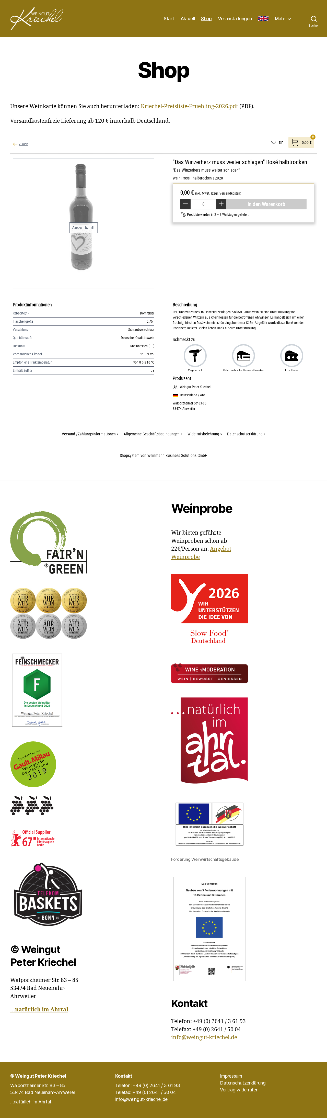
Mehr (280, 18)
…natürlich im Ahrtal (39, 1009)
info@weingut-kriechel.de (204, 1037)
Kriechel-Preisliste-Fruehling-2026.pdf (189, 106)
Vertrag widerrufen (239, 1089)
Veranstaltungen (235, 18)
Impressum (231, 1076)
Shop (206, 18)
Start (169, 18)
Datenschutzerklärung (243, 1083)
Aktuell (188, 18)
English (263, 18)
